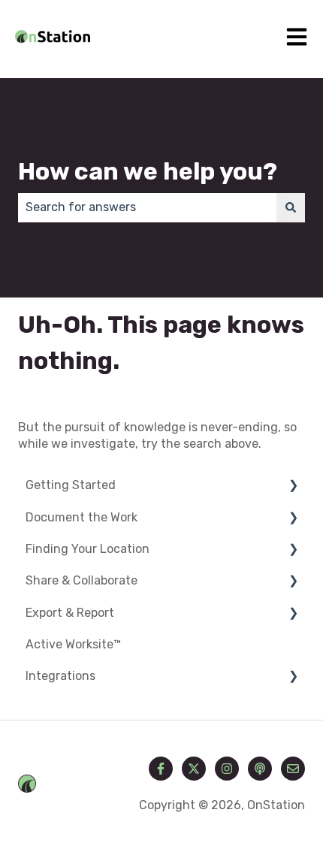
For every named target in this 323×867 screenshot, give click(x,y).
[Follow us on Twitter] (194, 769)
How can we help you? (147, 171)
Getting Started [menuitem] (71, 485)
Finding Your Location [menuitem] (87, 549)
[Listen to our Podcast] (260, 769)
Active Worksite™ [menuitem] (73, 644)
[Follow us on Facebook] (161, 769)
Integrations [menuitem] (60, 676)
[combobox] (147, 207)
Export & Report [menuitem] (70, 613)
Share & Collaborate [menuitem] (81, 580)
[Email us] (293, 769)
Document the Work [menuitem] (81, 517)
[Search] (290, 207)
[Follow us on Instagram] (227, 769)
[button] (293, 486)
